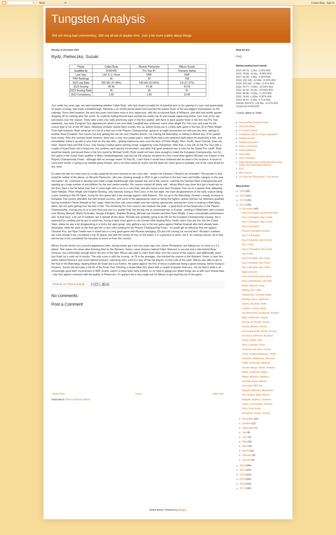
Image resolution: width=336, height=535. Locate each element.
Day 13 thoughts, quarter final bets (260, 212)
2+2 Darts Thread (248, 130)
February (247, 455)
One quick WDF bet (252, 385)
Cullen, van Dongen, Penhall (257, 404)
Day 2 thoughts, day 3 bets (256, 262)
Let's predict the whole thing (256, 276)
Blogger (182, 510)
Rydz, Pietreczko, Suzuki (255, 317)
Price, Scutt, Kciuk (251, 408)
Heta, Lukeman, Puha (253, 344)
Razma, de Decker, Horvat (256, 322)
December (248, 208)
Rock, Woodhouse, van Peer (257, 281)
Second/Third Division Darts (254, 122)
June (245, 437)
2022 (243, 465)
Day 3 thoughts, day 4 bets (256, 258)
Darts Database (247, 150)
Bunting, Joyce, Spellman (255, 299)
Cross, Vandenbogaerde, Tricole (259, 354)
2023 (243, 204)
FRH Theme (245, 173)
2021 (243, 470)
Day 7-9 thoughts (251, 235)
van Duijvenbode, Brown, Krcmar (259, 331)
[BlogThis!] (96, 284)
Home (138, 393)
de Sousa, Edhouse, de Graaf (257, 335)
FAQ (239, 56)
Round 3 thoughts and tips (256, 231)
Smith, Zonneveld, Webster (256, 363)
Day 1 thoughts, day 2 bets (256, 267)
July (244, 432)
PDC (241, 168)
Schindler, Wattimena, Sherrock (258, 358)
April (245, 446)
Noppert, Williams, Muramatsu (258, 390)
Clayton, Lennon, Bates (254, 308)
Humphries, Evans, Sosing (256, 413)
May (244, 441)
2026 (243, 191)
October (246, 423)
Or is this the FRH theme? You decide (258, 176)
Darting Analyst (247, 138)
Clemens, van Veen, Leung (256, 349)
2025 (243, 195)
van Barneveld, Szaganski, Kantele (260, 312)
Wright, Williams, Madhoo (255, 376)
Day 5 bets (247, 253)
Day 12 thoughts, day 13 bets (257, 217)
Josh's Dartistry (247, 158)
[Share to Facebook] (104, 284)
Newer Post (58, 393)
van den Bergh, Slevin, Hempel (258, 367)
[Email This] (93, 284)
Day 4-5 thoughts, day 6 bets (257, 249)
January (246, 459)
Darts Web (244, 154)
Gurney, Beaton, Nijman (254, 326)
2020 (243, 474)
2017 (243, 488)
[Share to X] (100, 284)
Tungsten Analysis (98, 18)
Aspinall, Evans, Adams (254, 381)
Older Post (217, 393)
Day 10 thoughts (250, 226)
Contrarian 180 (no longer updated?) (258, 134)
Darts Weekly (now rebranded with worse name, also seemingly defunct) (260, 163)
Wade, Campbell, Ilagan (254, 372)
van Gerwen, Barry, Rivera (256, 394)
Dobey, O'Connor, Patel (254, 303)
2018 (243, 483)
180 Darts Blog (247, 126)
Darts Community (248, 146)
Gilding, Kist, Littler (252, 290)
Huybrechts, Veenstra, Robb (256, 294)
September (248, 428)
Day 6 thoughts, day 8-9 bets (257, 240)
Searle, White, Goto (252, 340)
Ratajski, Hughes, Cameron (256, 399)
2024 (243, 200)
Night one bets (249, 272)
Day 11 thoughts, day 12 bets (257, 221)
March (245, 450)
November (248, 418)
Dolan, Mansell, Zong (253, 285)
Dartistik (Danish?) (249, 142)
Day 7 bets (247, 244)
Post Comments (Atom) (78, 399)
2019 (243, 479)
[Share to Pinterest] (107, 284)
